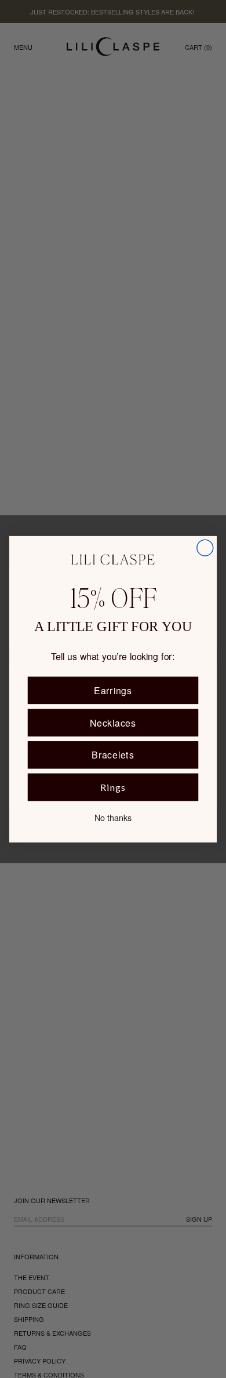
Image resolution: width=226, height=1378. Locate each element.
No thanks (113, 817)
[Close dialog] (205, 548)
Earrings (113, 690)
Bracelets (113, 754)
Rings (113, 787)
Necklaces (113, 722)
